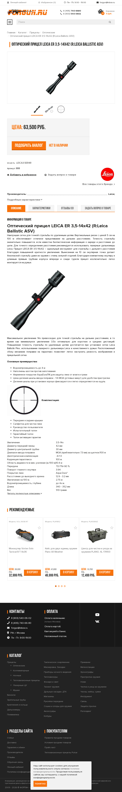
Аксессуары (50, 711)
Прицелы (34, 32)
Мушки (16, 690)
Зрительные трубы (16, 700)
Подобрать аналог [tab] (29, 145)
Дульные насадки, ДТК (55, 691)
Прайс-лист (49, 747)
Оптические (48, 32)
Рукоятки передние (53, 701)
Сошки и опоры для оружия (58, 706)
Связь (83, 701)
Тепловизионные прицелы (26, 680)
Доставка (11, 742)
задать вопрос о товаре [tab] (98, 208)
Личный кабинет (18, 2)
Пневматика (13, 714)
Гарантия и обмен (16, 747)
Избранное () (48, 2)
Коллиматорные (21, 670)
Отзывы (11, 757)
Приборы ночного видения (57, 672)
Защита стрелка (88, 706)
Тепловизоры (51, 677)
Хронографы (86, 672)
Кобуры (47, 716)
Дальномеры (13, 709)
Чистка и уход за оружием (93, 687)
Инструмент (86, 696)
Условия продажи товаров (57, 742)
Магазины (49, 696)
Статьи (10, 738)
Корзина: (110, 12)
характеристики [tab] (41, 208)
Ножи (83, 682)
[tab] (24, 200)
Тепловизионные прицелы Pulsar (60, 752)
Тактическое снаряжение (56, 662)
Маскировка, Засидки (54, 667)
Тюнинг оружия (51, 687)
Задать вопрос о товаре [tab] (61, 174)
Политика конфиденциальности (23, 772)
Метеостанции (87, 667)
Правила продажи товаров (57, 738)
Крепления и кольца (17, 705)
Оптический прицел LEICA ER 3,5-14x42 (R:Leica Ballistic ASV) (42, 36)
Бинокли (11, 695)
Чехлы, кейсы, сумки (90, 691)
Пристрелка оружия (90, 677)
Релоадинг (85, 711)
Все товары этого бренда (97, 184)
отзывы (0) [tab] (67, 208)
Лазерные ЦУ (20, 685)
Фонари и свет (51, 682)
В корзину (32, 572)
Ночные (17, 675)
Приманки (85, 662)
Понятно (40, 783)
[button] (56, 586)
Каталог (22, 32)
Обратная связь (15, 762)
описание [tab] (16, 208)
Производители (15, 752)
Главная (11, 32)
